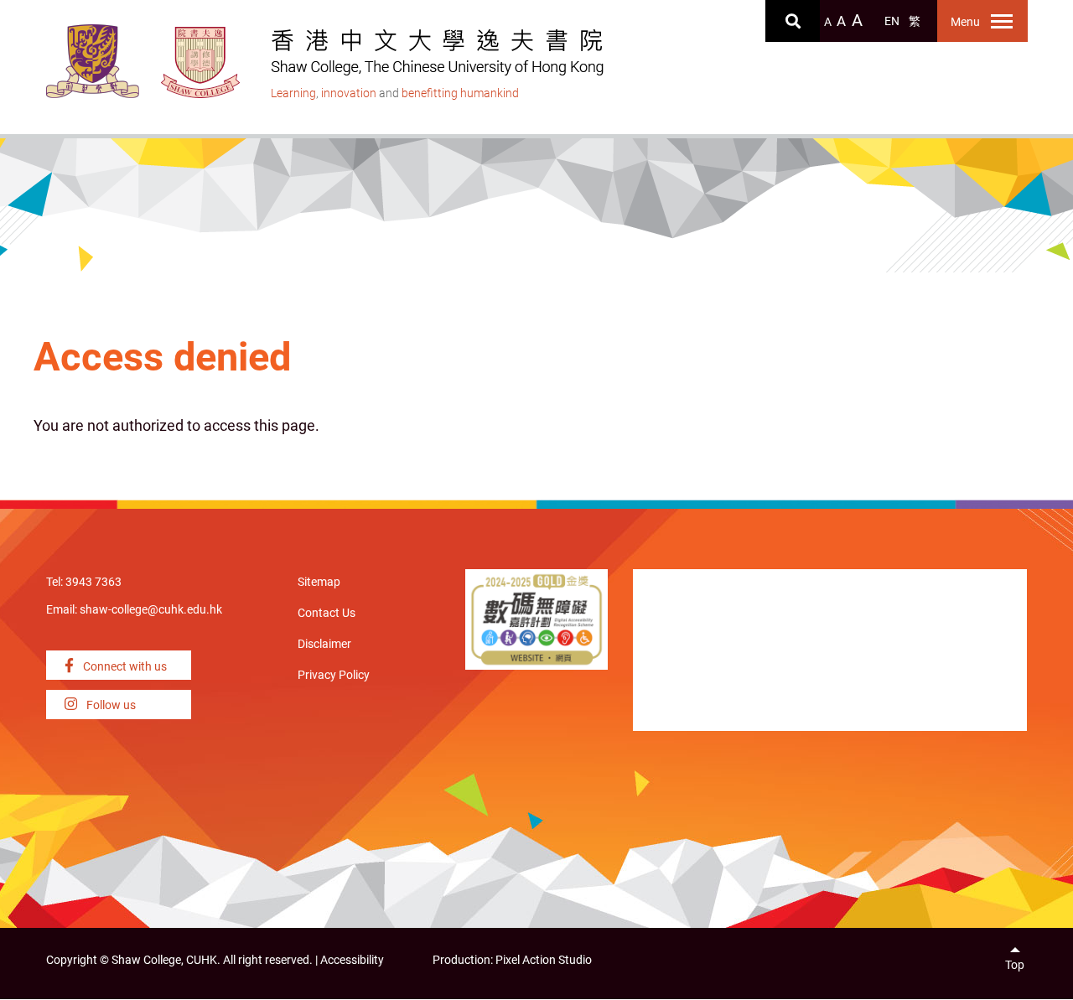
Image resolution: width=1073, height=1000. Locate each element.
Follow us (110, 705)
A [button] (828, 22)
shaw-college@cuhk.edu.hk (151, 610)
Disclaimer (324, 644)
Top (1014, 965)
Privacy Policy (334, 675)
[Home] (201, 62)
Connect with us (123, 667)
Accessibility (352, 960)
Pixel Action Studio (543, 960)
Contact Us (326, 613)
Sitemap (319, 582)
